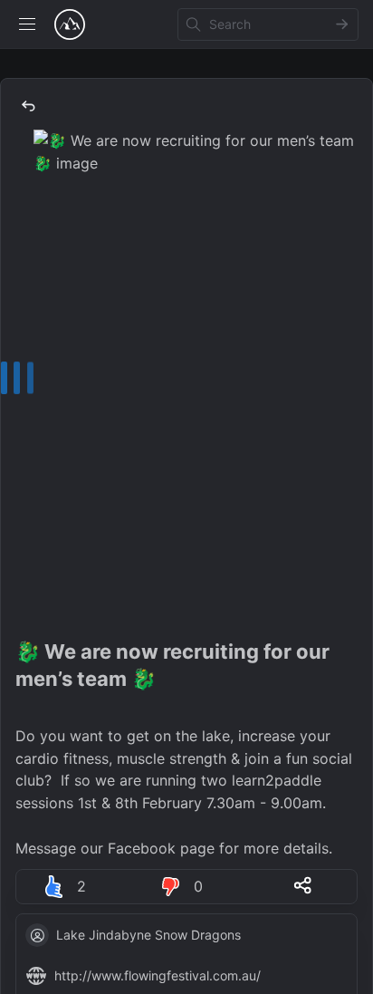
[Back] (28, 106)
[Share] (303, 885)
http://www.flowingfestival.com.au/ (157, 975)
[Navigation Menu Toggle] (27, 24)
